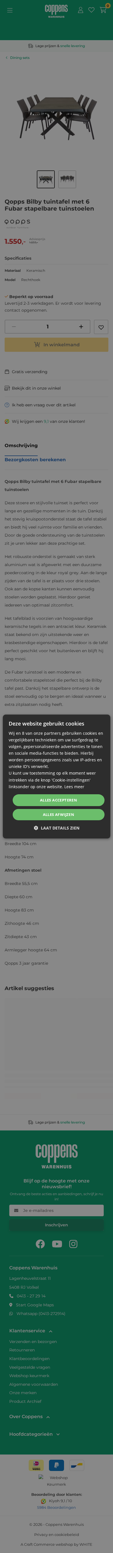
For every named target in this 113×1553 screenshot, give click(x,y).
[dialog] (56, 777)
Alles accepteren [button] (58, 800)
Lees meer (74, 786)
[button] (56, 828)
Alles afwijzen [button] (58, 814)
